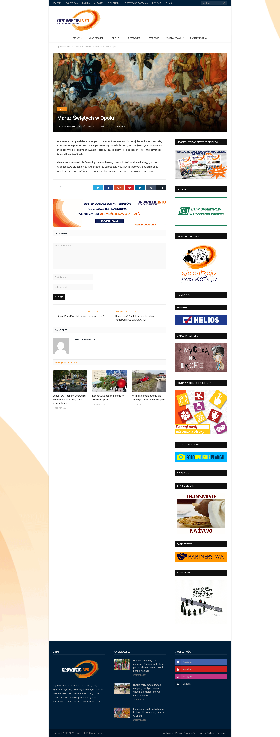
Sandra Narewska (67, 126)
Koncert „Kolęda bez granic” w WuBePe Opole (108, 397)
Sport (115, 38)
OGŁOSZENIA (72, 3)
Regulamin (222, 732)
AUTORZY (98, 3)
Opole (62, 109)
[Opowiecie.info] (77, 19)
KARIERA (86, 3)
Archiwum (168, 732)
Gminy (76, 38)
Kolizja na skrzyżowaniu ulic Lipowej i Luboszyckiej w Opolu (148, 397)
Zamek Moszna (199, 38)
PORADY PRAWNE (174, 38)
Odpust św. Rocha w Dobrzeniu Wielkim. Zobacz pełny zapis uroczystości (69, 399)
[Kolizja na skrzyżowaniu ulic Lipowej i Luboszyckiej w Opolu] (149, 381)
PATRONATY (113, 3)
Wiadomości (96, 38)
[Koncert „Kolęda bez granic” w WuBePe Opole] (109, 381)
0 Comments (119, 126)
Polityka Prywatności (185, 732)
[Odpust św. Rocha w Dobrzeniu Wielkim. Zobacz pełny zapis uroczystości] (70, 381)
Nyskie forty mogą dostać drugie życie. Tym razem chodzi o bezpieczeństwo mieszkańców (147, 690)
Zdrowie (154, 38)
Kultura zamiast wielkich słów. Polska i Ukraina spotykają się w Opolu (149, 712)
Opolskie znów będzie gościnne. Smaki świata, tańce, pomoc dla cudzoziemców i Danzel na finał (149, 665)
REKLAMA (57, 3)
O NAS (169, 3)
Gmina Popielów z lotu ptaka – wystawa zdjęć (80, 316)
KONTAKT (156, 3)
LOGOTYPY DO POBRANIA (136, 3)
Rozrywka (134, 38)
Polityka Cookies (206, 732)
